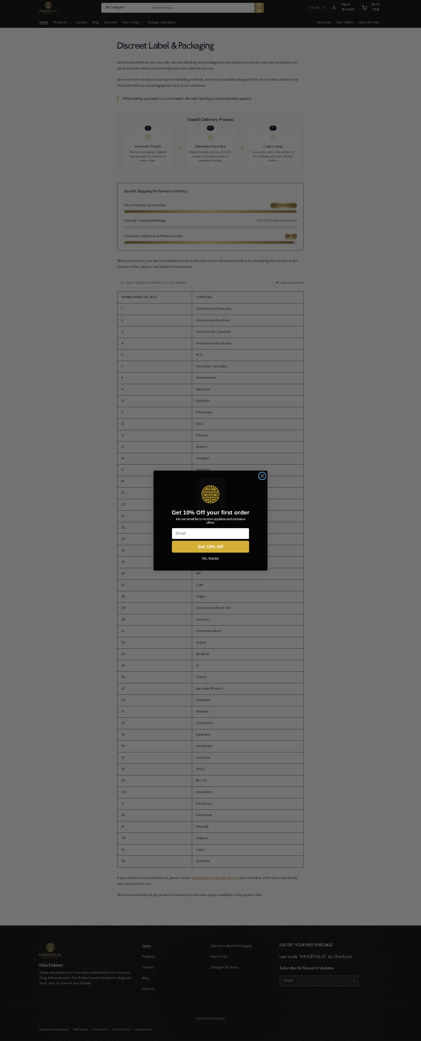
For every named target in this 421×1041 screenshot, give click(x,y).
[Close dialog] (262, 475)
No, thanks (210, 558)
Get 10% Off (210, 546)
